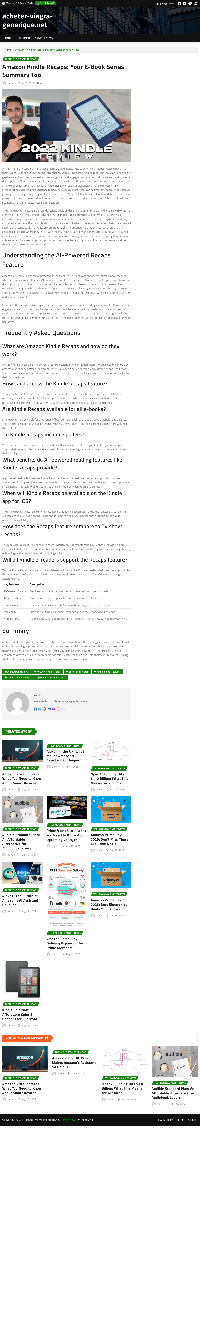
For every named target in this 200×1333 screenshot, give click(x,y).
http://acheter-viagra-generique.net (66, 701)
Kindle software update (20, 677)
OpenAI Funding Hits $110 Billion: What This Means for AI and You (109, 778)
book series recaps (78, 671)
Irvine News (69, 1119)
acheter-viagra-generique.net (27, 20)
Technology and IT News (36, 38)
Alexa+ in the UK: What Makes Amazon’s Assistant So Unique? (65, 756)
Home (9, 38)
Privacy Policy (165, 1119)
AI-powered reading (18, 671)
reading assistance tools (53, 677)
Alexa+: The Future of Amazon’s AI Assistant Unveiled (20, 900)
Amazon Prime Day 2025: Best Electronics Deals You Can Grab (109, 904)
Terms (180, 1119)
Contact (193, 1119)
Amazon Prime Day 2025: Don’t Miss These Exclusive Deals (110, 839)
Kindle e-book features (109, 671)
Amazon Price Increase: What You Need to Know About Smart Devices (22, 778)
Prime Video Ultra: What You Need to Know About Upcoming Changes (67, 835)
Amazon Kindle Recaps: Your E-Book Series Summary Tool (47, 49)
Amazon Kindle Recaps (48, 671)
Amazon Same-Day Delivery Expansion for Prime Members (65, 943)
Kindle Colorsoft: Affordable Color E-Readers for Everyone (20, 1014)
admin (11, 83)
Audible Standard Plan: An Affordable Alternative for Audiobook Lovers (21, 841)
